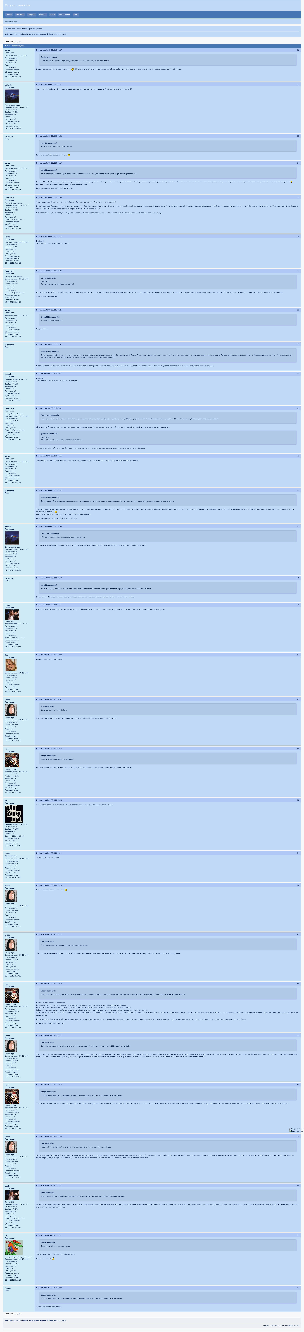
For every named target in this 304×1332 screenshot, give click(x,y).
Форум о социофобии (15, 34)
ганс (6, 749)
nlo (6, 800)
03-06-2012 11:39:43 (54, 578)
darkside (8, 85)
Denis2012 (9, 198)
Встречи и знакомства (35, 34)
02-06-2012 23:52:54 (54, 490)
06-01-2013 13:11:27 (54, 1235)
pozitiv (7, 605)
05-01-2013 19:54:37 (54, 699)
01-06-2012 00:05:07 (54, 84)
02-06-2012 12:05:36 (54, 197)
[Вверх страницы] (296, 1129)
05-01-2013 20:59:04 (54, 1136)
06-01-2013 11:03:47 (54, 1185)
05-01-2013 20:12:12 (54, 853)
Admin (7, 853)
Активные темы (11, 21)
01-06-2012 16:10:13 (54, 163)
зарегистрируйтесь (35, 29)
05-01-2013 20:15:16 (54, 885)
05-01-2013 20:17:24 (54, 934)
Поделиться (41, 50)
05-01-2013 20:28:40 (54, 984)
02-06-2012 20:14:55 (54, 456)
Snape (7, 700)
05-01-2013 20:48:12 (54, 1085)
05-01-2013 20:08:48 (54, 800)
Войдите (20, 29)
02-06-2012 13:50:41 (54, 344)
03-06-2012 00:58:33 (54, 526)
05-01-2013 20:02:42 (54, 748)
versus (7, 50)
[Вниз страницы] (296, 1131)
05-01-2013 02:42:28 (54, 655)
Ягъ (6, 1236)
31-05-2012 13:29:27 (54, 50)
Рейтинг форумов (270, 1325)
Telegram (32, 14)
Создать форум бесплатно (288, 1325)
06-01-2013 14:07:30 (54, 1288)
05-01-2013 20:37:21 (54, 1035)
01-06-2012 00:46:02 (54, 136)
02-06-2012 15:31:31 (54, 408)
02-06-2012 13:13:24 (54, 236)
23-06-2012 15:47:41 (54, 605)
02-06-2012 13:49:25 (54, 310)
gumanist (8, 374)
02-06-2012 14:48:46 (54, 374)
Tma (6, 655)
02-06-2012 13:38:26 (54, 271)
